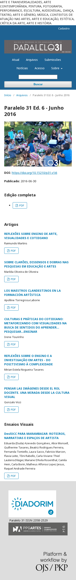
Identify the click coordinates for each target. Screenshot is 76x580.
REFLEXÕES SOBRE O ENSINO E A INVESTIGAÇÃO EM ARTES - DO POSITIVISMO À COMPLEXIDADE (28, 360)
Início (7, 95)
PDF (21, 205)
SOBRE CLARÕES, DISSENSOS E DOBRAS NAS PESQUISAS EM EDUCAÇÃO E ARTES (36, 264)
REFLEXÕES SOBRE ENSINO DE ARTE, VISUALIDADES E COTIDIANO (30, 236)
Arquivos (32, 60)
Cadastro (64, 28)
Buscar (38, 84)
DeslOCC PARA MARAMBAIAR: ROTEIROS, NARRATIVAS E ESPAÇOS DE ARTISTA (34, 436)
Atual (15, 60)
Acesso (40, 68)
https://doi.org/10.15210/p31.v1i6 (34, 173)
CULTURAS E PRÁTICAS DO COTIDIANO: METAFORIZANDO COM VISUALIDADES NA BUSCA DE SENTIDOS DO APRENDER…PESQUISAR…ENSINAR (35, 325)
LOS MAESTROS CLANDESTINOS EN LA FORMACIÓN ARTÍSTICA (32, 293)
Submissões (53, 60)
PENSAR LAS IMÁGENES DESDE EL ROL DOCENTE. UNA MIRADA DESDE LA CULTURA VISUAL (36, 392)
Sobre (55, 68)
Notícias (22, 68)
